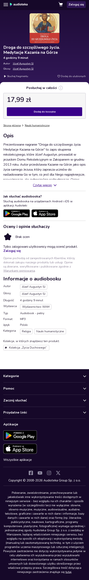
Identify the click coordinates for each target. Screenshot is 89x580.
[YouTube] (39, 472)
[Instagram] (49, 472)
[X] (58, 472)
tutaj (68, 572)
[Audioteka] (19, 4)
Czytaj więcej (42, 185)
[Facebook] (30, 472)
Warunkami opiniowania (19, 271)
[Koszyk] (61, 4)
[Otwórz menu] (5, 4)
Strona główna (12, 125)
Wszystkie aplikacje (17, 460)
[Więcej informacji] (61, 88)
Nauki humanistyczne (37, 125)
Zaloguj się (76, 4)
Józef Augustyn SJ (23, 63)
